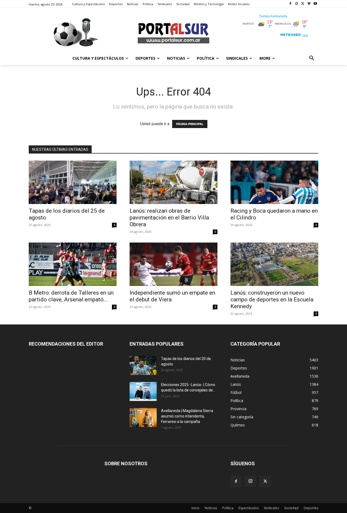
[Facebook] (290, 4)
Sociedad (291, 508)
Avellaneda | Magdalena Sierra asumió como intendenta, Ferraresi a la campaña (187, 416)
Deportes (311, 508)
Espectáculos (249, 508)
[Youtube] (315, 4)
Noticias (211, 508)
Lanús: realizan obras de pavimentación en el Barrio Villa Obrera (169, 218)
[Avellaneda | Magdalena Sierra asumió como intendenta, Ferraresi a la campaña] (143, 417)
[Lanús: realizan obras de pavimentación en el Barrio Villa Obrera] (173, 182)
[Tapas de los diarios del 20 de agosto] (143, 365)
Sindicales (271, 508)
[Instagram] (297, 4)
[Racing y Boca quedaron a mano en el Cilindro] (274, 182)
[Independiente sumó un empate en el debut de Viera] (173, 264)
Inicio (195, 508)
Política (227, 508)
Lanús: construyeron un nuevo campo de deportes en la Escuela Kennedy (271, 299)
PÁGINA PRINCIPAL (189, 124)
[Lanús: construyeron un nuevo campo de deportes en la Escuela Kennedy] (274, 264)
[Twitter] (303, 4)
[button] (311, 58)
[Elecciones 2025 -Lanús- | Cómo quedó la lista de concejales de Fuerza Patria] (143, 391)
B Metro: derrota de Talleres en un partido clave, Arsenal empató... (71, 296)
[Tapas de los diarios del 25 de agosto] (73, 182)
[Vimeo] (309, 4)
